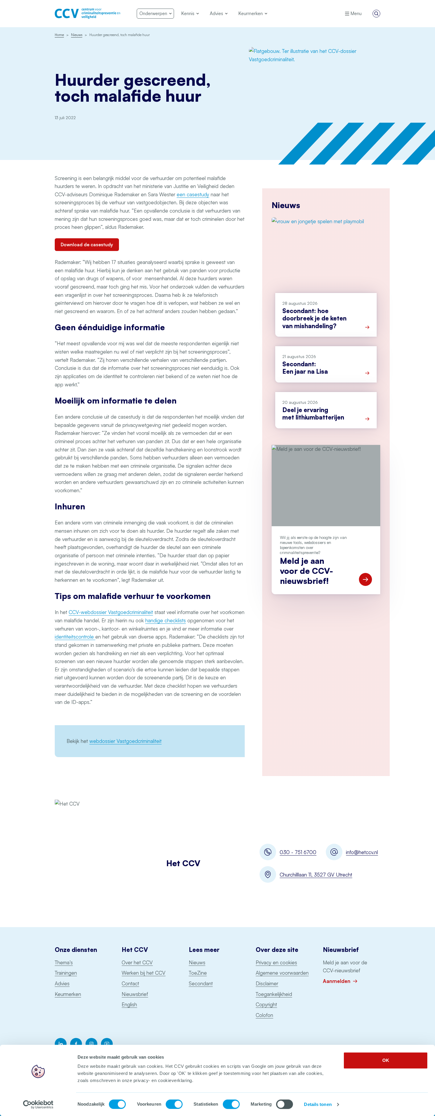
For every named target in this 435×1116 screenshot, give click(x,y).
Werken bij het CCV (143, 973)
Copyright (266, 1004)
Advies (62, 983)
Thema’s (64, 962)
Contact (130, 983)
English (129, 1004)
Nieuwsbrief (135, 994)
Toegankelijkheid (274, 994)
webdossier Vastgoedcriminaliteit (125, 741)
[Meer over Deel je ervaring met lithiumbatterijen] (367, 419)
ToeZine (198, 973)
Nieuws (197, 962)
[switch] (174, 1104)
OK (385, 1060)
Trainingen (66, 973)
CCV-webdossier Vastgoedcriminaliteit (111, 612)
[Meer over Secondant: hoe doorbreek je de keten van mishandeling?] (367, 327)
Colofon (264, 1015)
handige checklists (165, 620)
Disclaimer (267, 983)
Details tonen (317, 1104)
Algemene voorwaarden (282, 973)
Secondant (201, 983)
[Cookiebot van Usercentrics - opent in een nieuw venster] (38, 1104)
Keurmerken (68, 994)
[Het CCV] (87, 13)
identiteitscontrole (75, 637)
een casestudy (193, 194)
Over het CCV (137, 962)
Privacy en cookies (276, 962)
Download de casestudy (87, 244)
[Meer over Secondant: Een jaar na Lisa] (367, 373)
